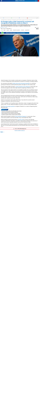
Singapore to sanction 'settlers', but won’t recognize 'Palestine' (11, 114)
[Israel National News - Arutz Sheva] (20, 0)
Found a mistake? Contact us (20, 130)
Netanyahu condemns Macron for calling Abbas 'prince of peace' (12, 110)
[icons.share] (38, 0)
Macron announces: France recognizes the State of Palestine (11, 113)
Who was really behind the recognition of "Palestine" (10, 112)
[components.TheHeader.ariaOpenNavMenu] (6, 0)
